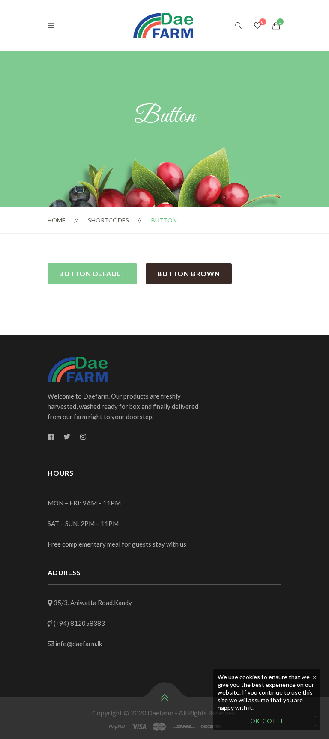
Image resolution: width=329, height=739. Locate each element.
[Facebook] (51, 437)
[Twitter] (66, 437)
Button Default (92, 273)
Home (57, 220)
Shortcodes (108, 220)
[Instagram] (83, 437)
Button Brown (188, 273)
